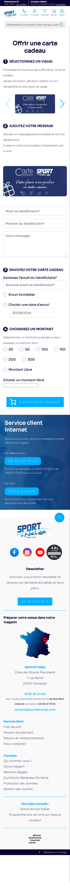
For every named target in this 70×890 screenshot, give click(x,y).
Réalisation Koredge (54, 852)
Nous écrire (21, 491)
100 (44, 349)
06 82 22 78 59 (23, 461)
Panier (54, 15)
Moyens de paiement (18, 732)
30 (11, 349)
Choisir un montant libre (23, 380)
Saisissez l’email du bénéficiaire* (30, 278)
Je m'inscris (35, 601)
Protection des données (21, 783)
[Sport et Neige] (11, 14)
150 (63, 349)
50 (27, 349)
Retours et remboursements (24, 738)
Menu (62, 15)
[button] (62, 104)
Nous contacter (15, 744)
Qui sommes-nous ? (18, 761)
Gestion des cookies (18, 789)
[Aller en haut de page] (59, 517)
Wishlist (45, 15)
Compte (35, 15)
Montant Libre (20, 369)
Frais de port (13, 727)
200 (12, 359)
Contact (24, 15)
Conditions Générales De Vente (26, 778)
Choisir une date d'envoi (29, 304)
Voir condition (21, 4)
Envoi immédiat (22, 294)
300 (31, 359)
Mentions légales (16, 772)
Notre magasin (14, 766)
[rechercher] (61, 25)
